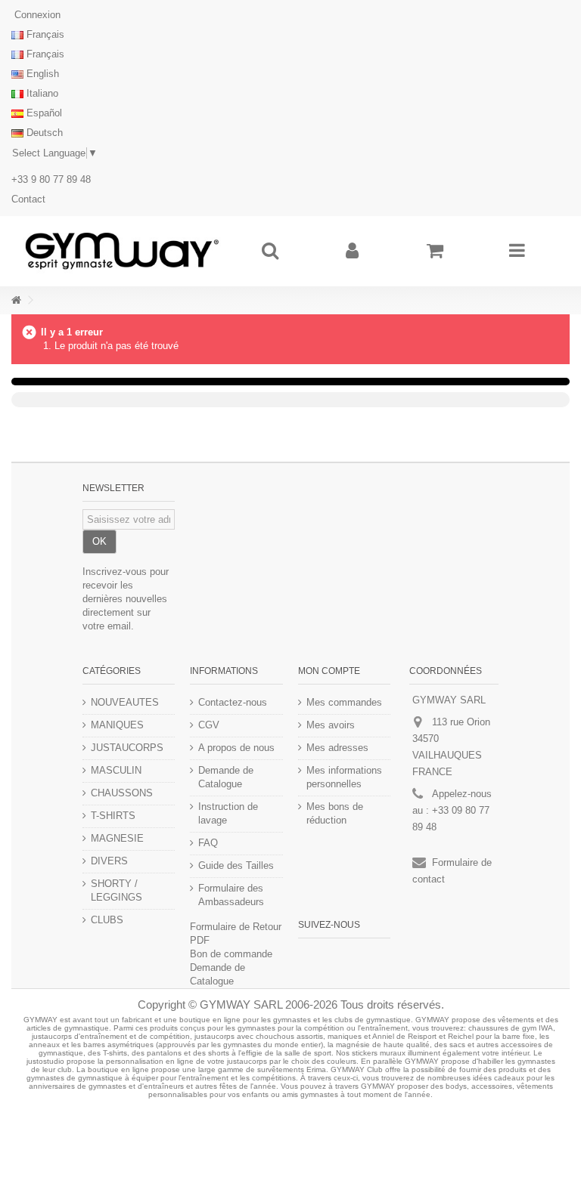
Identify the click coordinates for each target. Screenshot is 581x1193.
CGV (208, 725)
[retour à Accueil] (15, 300)
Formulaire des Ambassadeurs (231, 894)
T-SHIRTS (113, 815)
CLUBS (107, 920)
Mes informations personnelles (344, 777)
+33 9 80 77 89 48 (51, 179)
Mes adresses (337, 747)
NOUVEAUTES (125, 702)
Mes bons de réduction (334, 813)
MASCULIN (116, 770)
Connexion (36, 14)
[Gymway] (122, 251)
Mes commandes (344, 702)
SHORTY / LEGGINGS (116, 890)
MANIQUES (117, 725)
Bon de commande (231, 954)
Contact (28, 199)
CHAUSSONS (122, 793)
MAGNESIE (117, 838)
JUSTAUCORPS (127, 747)
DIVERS (109, 861)
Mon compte (329, 671)
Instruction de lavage (228, 813)
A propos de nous (236, 747)
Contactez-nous (232, 702)
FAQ (208, 842)
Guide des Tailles (236, 865)
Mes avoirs (330, 725)
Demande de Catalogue (225, 777)
